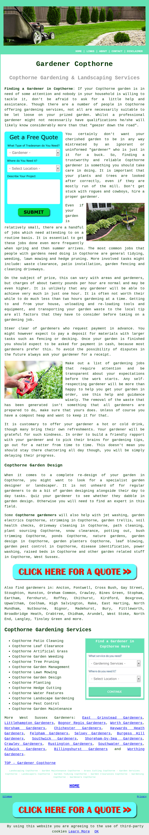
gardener (99, 150)
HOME (78, 51)
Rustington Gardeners (70, 744)
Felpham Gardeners (49, 733)
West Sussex (46, 557)
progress (45, 456)
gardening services (43, 110)
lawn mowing (36, 259)
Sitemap (7, 796)
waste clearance (40, 264)
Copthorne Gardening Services (47, 630)
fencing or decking (57, 339)
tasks (126, 259)
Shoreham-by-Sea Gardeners (113, 739)
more (77, 619)
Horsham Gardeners (24, 728)
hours (76, 299)
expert (120, 501)
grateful (13, 435)
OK (96, 831)
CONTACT (117, 51)
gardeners (124, 405)
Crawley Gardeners (23, 744)
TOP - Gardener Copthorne (30, 763)
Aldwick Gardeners (24, 749)
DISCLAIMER (135, 51)
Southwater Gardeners (120, 744)
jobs (15, 233)
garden (124, 89)
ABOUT (103, 51)
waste (99, 309)
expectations (132, 374)
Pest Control (46, 704)
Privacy (141, 796)
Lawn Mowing (45, 672)
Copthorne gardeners (36, 515)
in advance (121, 328)
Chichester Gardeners (77, 728)
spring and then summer (40, 248)
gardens (38, 254)
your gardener (30, 440)
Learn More (79, 831)
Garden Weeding (48, 657)
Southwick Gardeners (54, 739)
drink (137, 424)
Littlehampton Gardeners (29, 723)
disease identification (105, 546)
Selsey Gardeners (92, 733)
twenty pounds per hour (73, 283)
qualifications (102, 120)
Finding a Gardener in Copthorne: (39, 89)
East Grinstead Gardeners (112, 718)
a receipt (99, 355)
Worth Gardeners (126, 723)
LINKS (90, 51)
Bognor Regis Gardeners (82, 723)
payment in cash (97, 344)
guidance (136, 395)
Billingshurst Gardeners (81, 749)
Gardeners (64, 718)
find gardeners (30, 588)
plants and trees (97, 176)
